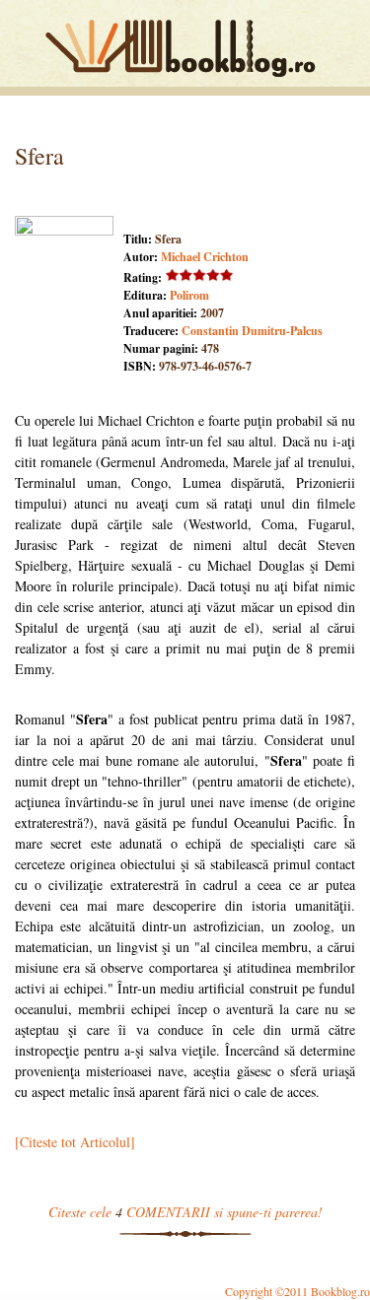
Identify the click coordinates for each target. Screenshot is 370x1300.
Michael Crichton (205, 256)
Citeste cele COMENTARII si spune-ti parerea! (185, 1211)
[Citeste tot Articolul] (75, 1141)
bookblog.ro (185, 48)
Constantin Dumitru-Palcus (252, 330)
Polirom (189, 295)
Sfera (39, 155)
